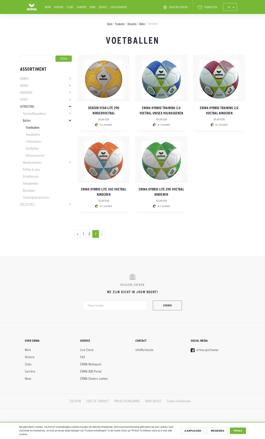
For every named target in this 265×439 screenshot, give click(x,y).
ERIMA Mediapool (90, 364)
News (93, 7)
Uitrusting (27, 107)
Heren (24, 86)
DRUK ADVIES (153, 401)
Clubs (70, 7)
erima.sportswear (207, 350)
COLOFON (75, 401)
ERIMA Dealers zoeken (94, 379)
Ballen (27, 121)
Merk (48, 7)
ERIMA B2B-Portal (90, 371)
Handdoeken (30, 183)
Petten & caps (31, 169)
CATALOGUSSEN (118, 7)
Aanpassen (192, 430)
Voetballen (32, 128)
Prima (238, 430)
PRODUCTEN (210, 7)
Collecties (27, 204)
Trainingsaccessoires (36, 197)
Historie (58, 7)
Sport (24, 100)
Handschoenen (32, 162)
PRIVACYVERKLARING (127, 401)
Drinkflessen (31, 176)
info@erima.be (144, 350)
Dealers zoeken (178, 7)
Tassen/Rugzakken (34, 114)
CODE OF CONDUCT (97, 401)
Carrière (81, 7)
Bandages (29, 190)
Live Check (86, 350)
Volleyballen (33, 141)
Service (103, 7)
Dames (24, 79)
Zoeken (167, 305)
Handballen (33, 134)
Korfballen (32, 148)
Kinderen (26, 93)
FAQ (82, 357)
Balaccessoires (35, 155)
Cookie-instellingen (179, 401)
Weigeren (217, 430)
